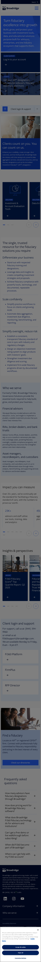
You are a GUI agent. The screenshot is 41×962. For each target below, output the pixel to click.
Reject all (20, 953)
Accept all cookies (20, 947)
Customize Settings (20, 958)
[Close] (38, 930)
